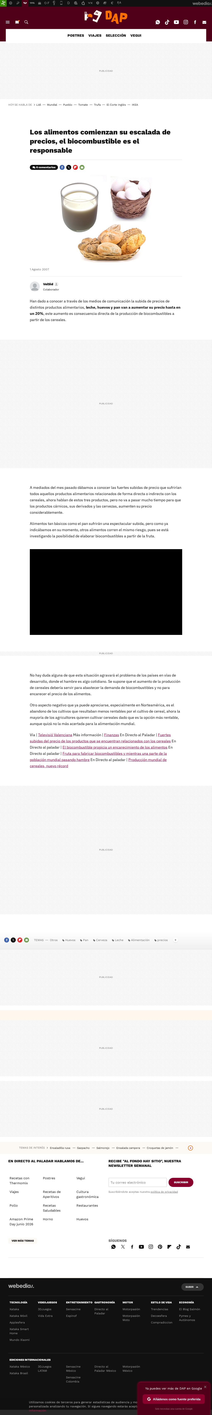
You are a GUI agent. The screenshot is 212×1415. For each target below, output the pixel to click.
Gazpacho (83, 1147)
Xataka (14, 1309)
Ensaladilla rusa (60, 1147)
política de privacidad (164, 1191)
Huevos (70, 940)
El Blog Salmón (189, 1309)
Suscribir (181, 1182)
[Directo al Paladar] (106, 17)
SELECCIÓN (116, 35)
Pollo (14, 1205)
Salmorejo (103, 1147)
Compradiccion (161, 1322)
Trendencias (159, 1309)
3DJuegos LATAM (44, 1368)
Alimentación (140, 940)
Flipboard (75, 167)
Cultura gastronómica (87, 1194)
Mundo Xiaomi (20, 1339)
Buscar (26, 22)
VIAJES (94, 35)
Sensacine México (73, 1368)
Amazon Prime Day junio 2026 (21, 1221)
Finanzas (111, 734)
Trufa (97, 104)
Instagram (185, 22)
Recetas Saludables (51, 1208)
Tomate (83, 104)
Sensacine (73, 1309)
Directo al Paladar (101, 1311)
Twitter (68, 167)
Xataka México (20, 1366)
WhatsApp (157, 22)
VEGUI (135, 35)
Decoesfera (159, 1315)
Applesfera (17, 1322)
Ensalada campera (128, 1147)
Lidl (38, 104)
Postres (49, 1178)
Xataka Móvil (18, 1315)
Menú (7, 22)
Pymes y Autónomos (187, 1318)
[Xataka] (3, 3)
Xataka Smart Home (19, 1331)
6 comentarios (45, 167)
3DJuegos (44, 1309)
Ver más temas (23, 1240)
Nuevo (17, 22)
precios (162, 940)
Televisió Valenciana (55, 734)
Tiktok (167, 22)
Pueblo (67, 104)
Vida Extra (45, 1315)
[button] (50, 284)
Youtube (176, 22)
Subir (190, 1286)
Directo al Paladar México (105, 1368)
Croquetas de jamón (160, 1147)
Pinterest (160, 1246)
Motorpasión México (131, 1368)
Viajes (14, 1192)
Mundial (52, 104)
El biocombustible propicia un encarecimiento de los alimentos (115, 747)
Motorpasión (131, 1309)
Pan (85, 940)
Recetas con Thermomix (19, 1180)
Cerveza (101, 940)
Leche (119, 940)
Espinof (71, 1315)
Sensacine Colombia (73, 1379)
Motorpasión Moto (131, 1318)
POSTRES (75, 35)
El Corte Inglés (116, 104)
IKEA (135, 104)
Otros (54, 940)
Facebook (195, 22)
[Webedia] (21, 1285)
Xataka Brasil (19, 1373)
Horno (48, 1219)
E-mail (204, 22)
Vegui (80, 1178)
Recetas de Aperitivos (52, 1194)
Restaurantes (87, 1205)
